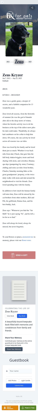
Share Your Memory (14, 349)
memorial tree (28, 236)
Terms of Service (25, 402)
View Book (10, 316)
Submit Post (19, 385)
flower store (26, 240)
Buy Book (22, 316)
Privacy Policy (13, 402)
